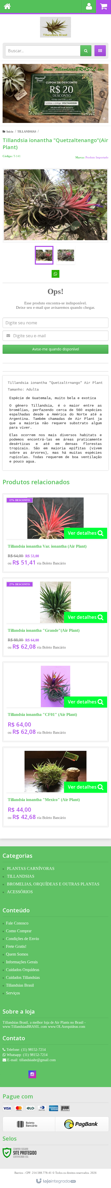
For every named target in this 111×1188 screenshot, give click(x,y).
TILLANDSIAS (26, 131)
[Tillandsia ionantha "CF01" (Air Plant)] (55, 701)
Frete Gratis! (16, 946)
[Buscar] (85, 50)
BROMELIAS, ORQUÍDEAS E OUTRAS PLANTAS (53, 884)
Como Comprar (18, 931)
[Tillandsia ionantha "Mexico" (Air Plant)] (55, 787)
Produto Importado (96, 157)
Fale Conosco (17, 923)
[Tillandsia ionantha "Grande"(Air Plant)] (55, 617)
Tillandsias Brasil (20, 985)
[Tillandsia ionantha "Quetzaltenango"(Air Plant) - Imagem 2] (66, 255)
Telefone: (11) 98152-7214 (25, 1050)
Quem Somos (17, 954)
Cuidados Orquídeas (22, 969)
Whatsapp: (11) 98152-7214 (26, 1055)
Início (9, 131)
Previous (9, 94)
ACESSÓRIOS (20, 892)
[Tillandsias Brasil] (55, 27)
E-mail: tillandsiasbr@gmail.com (31, 1060)
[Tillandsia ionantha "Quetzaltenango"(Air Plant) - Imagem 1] (44, 255)
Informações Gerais (22, 962)
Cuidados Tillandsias (23, 977)
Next (102, 92)
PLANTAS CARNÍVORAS (30, 868)
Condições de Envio (22, 938)
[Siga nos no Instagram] (32, 1074)
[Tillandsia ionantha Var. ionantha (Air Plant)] (55, 533)
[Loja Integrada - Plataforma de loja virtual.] (56, 1181)
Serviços (13, 993)
